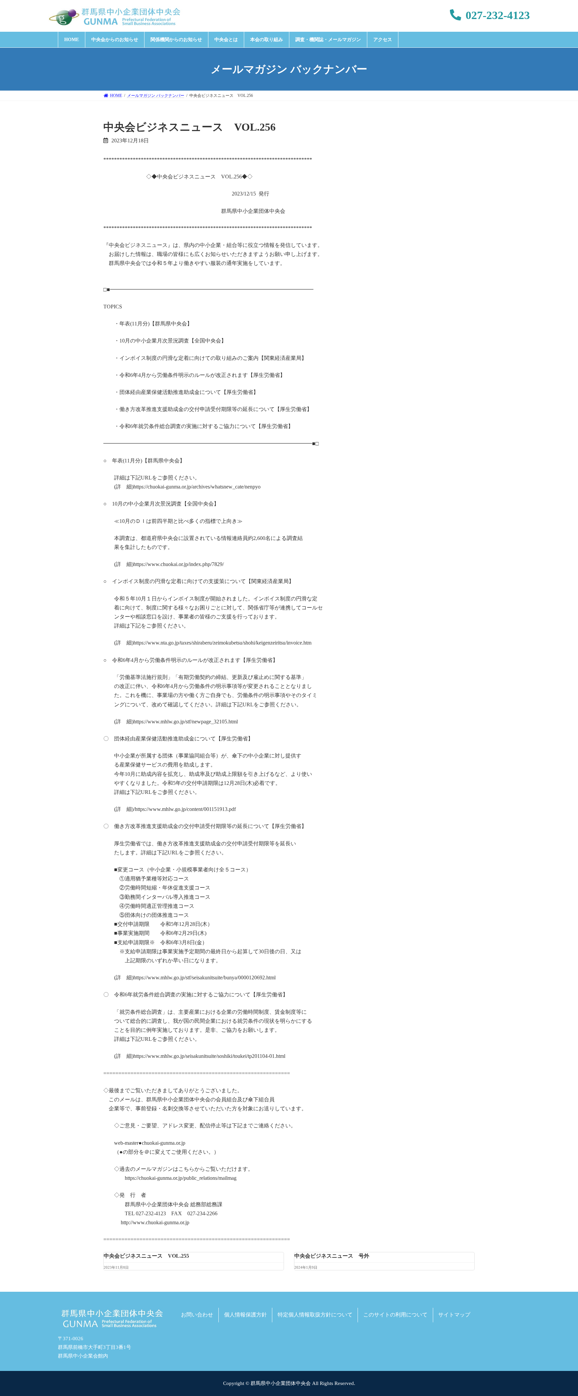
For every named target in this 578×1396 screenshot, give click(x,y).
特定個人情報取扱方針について (315, 1314)
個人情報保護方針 (245, 1314)
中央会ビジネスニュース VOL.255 (146, 1256)
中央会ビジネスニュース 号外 (331, 1256)
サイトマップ (454, 1314)
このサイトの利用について (395, 1314)
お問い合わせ (197, 1314)
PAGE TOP (558, 1348)
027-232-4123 (498, 15)
